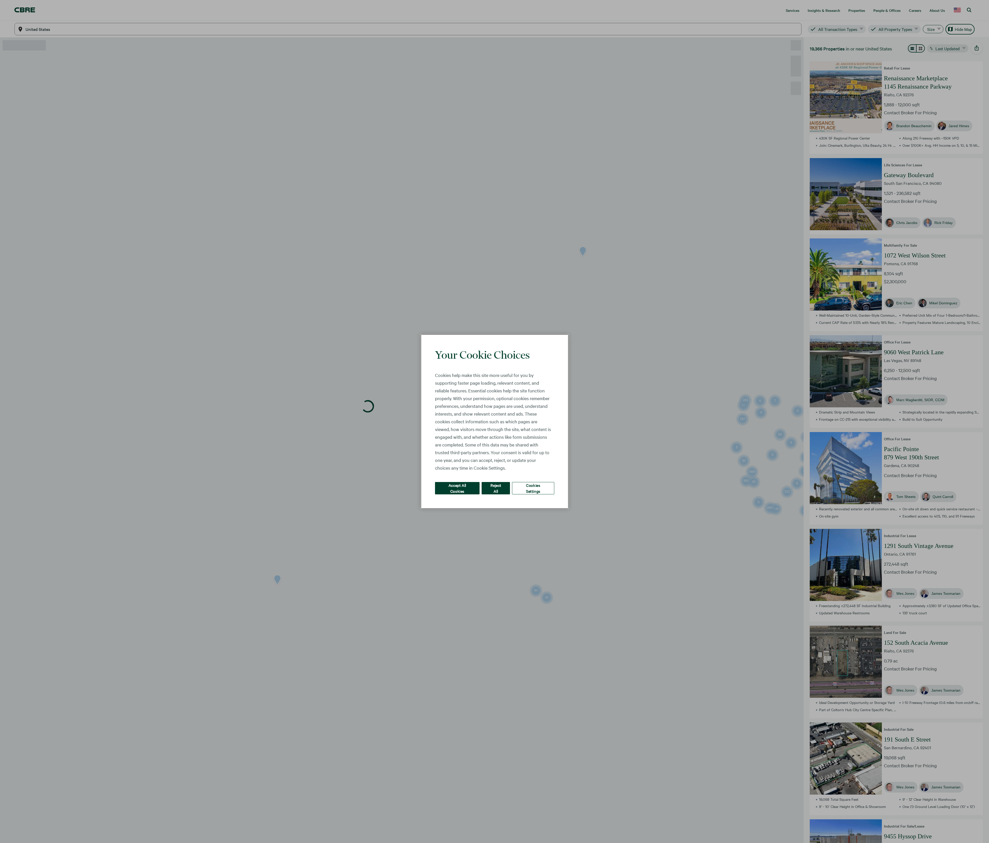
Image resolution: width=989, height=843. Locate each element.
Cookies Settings (533, 488)
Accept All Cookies (457, 488)
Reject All (495, 488)
